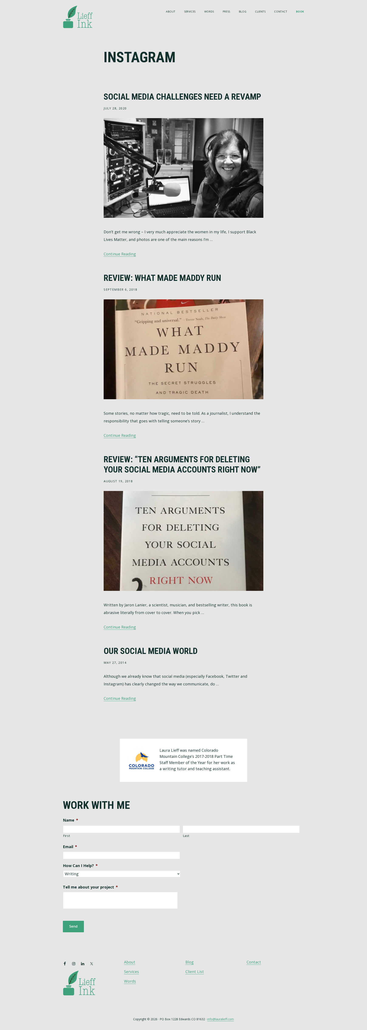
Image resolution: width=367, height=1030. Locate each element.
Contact (254, 962)
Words (130, 981)
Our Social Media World (151, 651)
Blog (189, 962)
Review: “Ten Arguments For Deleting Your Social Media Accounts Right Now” (182, 464)
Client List (194, 971)
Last (186, 835)
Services (131, 971)
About (129, 962)
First (66, 835)
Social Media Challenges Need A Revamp (182, 97)
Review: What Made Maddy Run (162, 278)
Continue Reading (120, 253)
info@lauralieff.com (220, 1019)
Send (73, 926)
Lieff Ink (84, 16)
